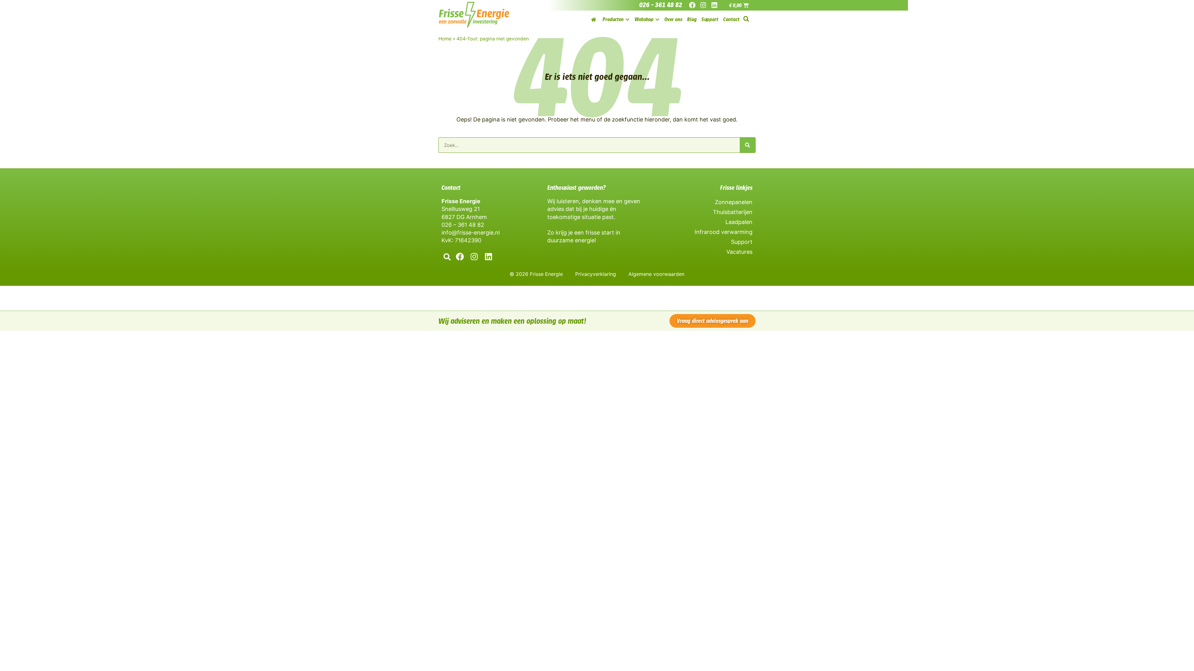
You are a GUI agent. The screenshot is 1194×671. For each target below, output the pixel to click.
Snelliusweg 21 (461, 209)
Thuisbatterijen (732, 212)
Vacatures (739, 252)
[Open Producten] (627, 19)
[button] (746, 19)
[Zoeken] (747, 145)
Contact (451, 187)
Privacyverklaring (595, 274)
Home (444, 39)
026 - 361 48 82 (660, 5)
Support (741, 242)
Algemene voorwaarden (656, 274)
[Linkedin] (714, 5)
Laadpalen (738, 222)
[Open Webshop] (657, 19)
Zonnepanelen (733, 202)
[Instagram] (703, 5)
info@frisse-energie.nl (471, 232)
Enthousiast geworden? (576, 187)
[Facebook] (692, 5)
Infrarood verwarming (723, 232)
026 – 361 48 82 (463, 224)
